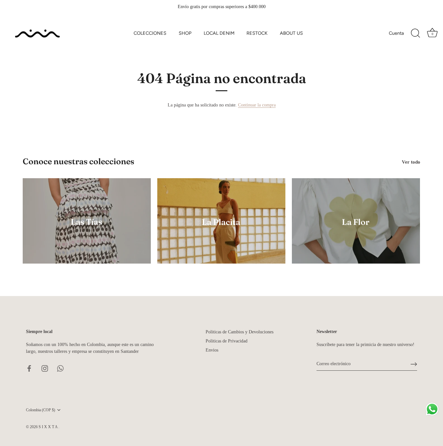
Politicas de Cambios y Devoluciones (239, 331)
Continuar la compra (257, 105)
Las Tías (86, 222)
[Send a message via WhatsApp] (432, 409)
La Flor (356, 222)
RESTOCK (257, 33)
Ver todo (411, 162)
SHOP (185, 33)
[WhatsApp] (60, 367)
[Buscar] (415, 33)
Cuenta (396, 33)
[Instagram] (45, 367)
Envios (212, 350)
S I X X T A (48, 427)
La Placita (221, 222)
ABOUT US (291, 33)
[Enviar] (414, 364)
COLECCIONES (150, 33)
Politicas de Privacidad (226, 341)
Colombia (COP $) (40, 410)
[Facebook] (29, 367)
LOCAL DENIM (219, 33)
